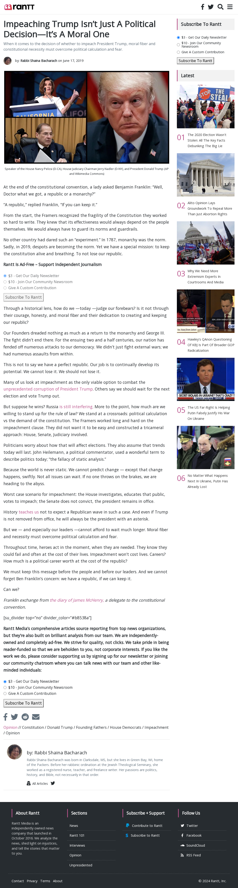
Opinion (75, 855)
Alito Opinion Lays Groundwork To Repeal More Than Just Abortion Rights (210, 208)
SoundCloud (195, 845)
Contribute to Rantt (146, 825)
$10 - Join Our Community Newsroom (40, 282)
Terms (45, 881)
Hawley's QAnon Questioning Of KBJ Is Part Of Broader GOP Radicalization (211, 345)
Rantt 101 (77, 835)
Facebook (193, 835)
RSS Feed (193, 855)
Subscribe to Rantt (144, 835)
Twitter (191, 825)
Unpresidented (80, 865)
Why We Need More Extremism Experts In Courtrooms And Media (206, 276)
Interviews (77, 845)
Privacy (32, 881)
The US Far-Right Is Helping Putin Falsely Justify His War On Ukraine (209, 413)
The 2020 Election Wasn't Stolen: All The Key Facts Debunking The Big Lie (207, 140)
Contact (18, 881)
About (58, 881)
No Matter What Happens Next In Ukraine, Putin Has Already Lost (208, 481)
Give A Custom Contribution (32, 288)
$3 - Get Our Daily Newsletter (33, 276)
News (73, 825)
